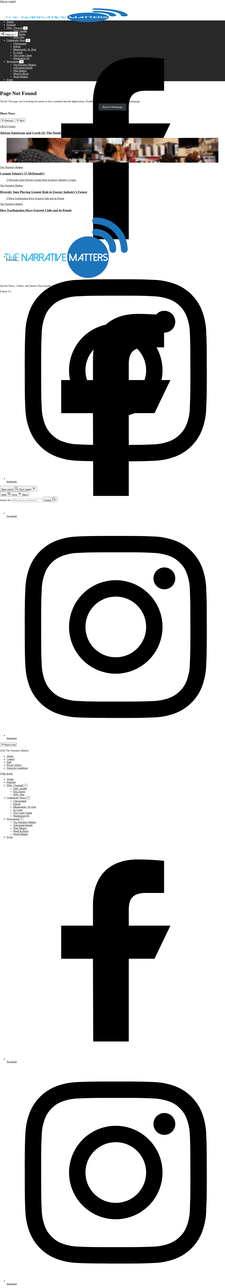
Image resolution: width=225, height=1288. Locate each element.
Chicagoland (19, 43)
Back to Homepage (112, 107)
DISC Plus (18, 37)
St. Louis (18, 52)
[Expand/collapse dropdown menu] (25, 28)
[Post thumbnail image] (112, 161)
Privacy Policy (14, 765)
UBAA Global (7, 126)
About (10, 756)
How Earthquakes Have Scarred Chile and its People (35, 210)
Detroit (16, 46)
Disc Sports (19, 34)
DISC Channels (15, 28)
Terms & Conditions (17, 768)
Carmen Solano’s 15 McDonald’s (22, 173)
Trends (10, 21)
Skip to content (8, 1)
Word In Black (20, 73)
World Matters (20, 76)
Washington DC (21, 58)
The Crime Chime (22, 55)
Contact (11, 759)
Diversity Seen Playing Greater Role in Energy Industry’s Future (43, 192)
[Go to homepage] (66, 280)
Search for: (6, 500)
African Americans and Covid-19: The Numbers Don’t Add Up (42, 133)
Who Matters (20, 70)
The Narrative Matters (24, 64)
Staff (9, 762)
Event (10, 79)
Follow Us (10, 34)
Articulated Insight (22, 67)
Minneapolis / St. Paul (24, 49)
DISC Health (20, 31)
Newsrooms (13, 61)
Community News (16, 40)
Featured (11, 24)
